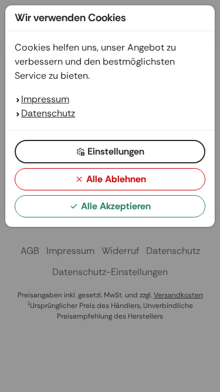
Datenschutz (48, 113)
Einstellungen (115, 151)
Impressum (45, 99)
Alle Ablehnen (116, 179)
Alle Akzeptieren (116, 206)
